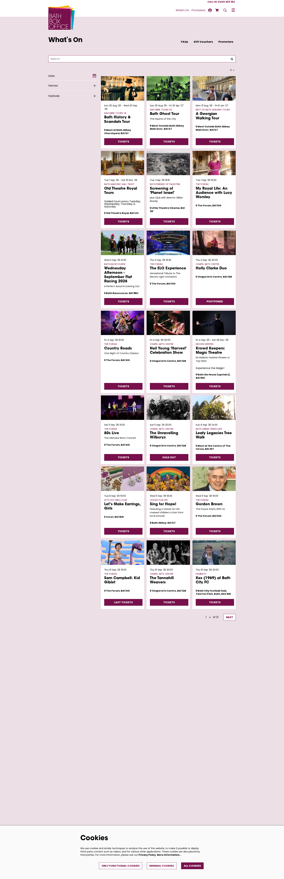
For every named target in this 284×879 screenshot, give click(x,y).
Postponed (215, 301)
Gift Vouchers (203, 42)
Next (229, 617)
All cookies (192, 866)
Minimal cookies (161, 866)
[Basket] (217, 10)
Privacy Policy (147, 855)
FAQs (184, 42)
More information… (169, 855)
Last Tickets (123, 602)
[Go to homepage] (61, 10)
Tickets (123, 141)
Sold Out (169, 457)
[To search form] (225, 10)
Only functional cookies (121, 866)
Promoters (225, 42)
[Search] (231, 58)
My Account (210, 10)
